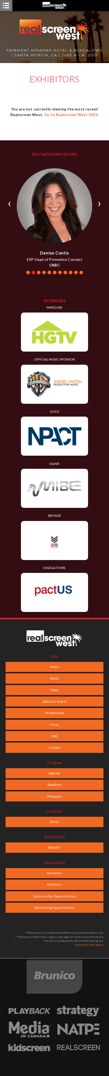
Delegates (55, 796)
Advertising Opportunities (54, 907)
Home (54, 667)
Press (54, 724)
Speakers (54, 784)
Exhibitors (54, 884)
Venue (55, 821)
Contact (54, 747)
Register (54, 847)
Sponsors (54, 873)
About (54, 678)
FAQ (54, 736)
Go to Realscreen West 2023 (71, 114)
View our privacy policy (88, 944)
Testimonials (54, 713)
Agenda (54, 773)
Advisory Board (54, 701)
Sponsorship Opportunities (54, 896)
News (54, 690)
